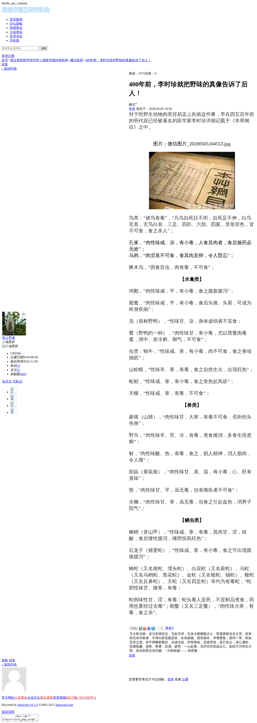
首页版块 (16, 19)
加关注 (7, 381)
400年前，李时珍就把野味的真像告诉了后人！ (118, 60)
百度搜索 (59, 697)
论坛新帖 (16, 23)
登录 (5, 56)
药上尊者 (8, 337)
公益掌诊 (16, 32)
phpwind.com (64, 705)
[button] (169, 628)
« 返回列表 (9, 68)
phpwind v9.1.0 (28, 705)
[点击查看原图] (192, 180)
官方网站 (8, 697)
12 (18, 365)
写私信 (17, 381)
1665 (23, 374)
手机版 (14, 40)
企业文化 (33, 697)
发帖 (5, 660)
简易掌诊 (16, 28)
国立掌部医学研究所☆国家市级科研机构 (39, 60)
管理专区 (16, 36)
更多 (132, 108)
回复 (5, 64)
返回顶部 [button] (8, 712)
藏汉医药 (76, 60)
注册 (11, 56)
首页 (5, 60)
